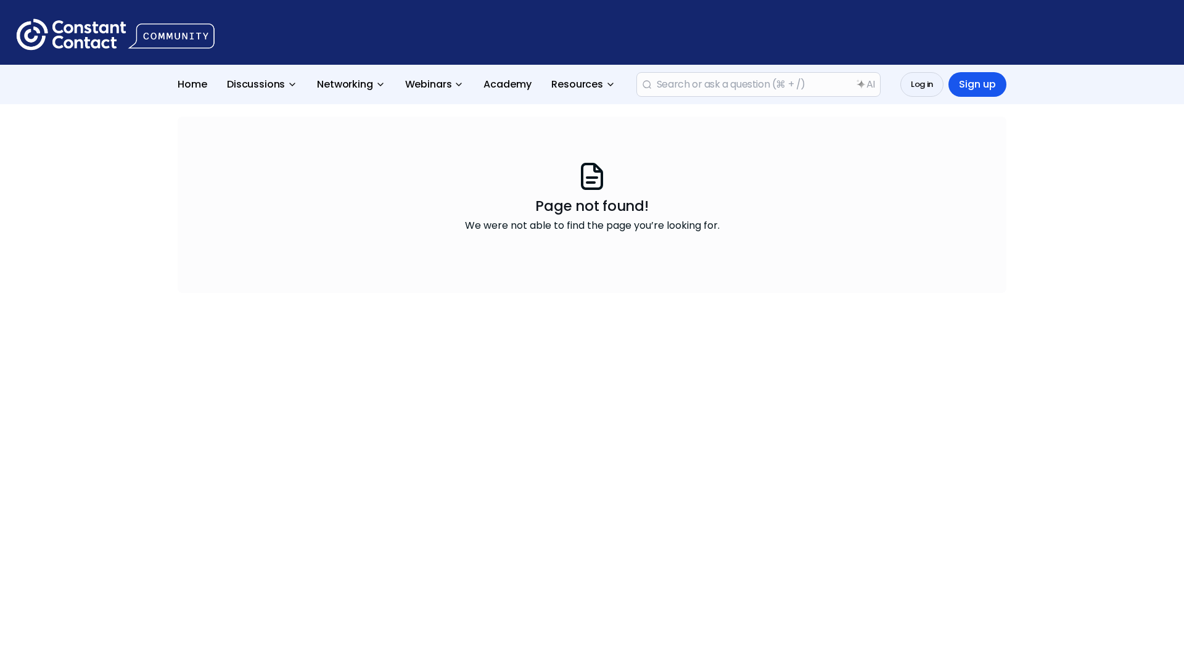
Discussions (256, 84)
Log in (922, 84)
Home (192, 84)
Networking (344, 84)
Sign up (977, 84)
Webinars (428, 84)
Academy (507, 84)
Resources (577, 84)
